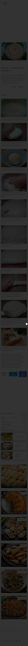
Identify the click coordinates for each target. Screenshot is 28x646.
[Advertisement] (14, 337)
